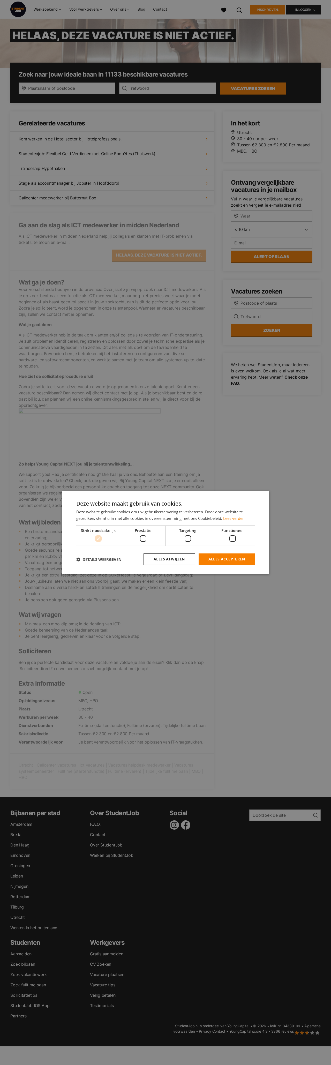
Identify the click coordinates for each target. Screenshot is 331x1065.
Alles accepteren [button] (226, 559)
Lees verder (233, 518)
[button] (99, 559)
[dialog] (165, 532)
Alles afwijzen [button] (169, 559)
